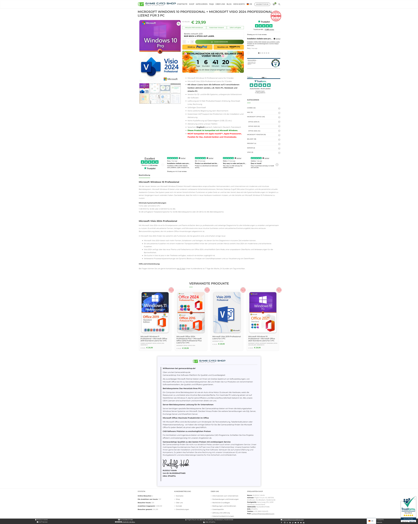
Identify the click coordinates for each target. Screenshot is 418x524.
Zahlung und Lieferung (221, 513)
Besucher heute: (144, 503)
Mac (248, 112)
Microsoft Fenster (255, 134)
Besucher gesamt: (145, 509)
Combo (250, 108)
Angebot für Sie (262, 4)
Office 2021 (252, 126)
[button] (179, 24)
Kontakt (179, 506)
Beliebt (250, 139)
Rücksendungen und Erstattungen (225, 499)
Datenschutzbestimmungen (223, 516)
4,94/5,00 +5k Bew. (128, 522)
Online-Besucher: (145, 496)
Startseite (179, 496)
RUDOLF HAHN (42, 520)
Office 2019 (252, 122)
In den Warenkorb (221, 42)
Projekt (250, 143)
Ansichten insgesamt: (147, 506)
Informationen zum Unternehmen (225, 496)
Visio (249, 152)
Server (250, 148)
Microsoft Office (254, 116)
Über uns (179, 503)
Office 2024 (252, 131)
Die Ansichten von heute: (148, 499)
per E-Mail (181, 269)
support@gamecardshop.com (262, 514)
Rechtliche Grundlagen (221, 503)
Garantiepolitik (218, 509)
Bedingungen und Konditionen (224, 506)
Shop (178, 499)
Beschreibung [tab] (144, 175)
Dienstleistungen (182, 509)
